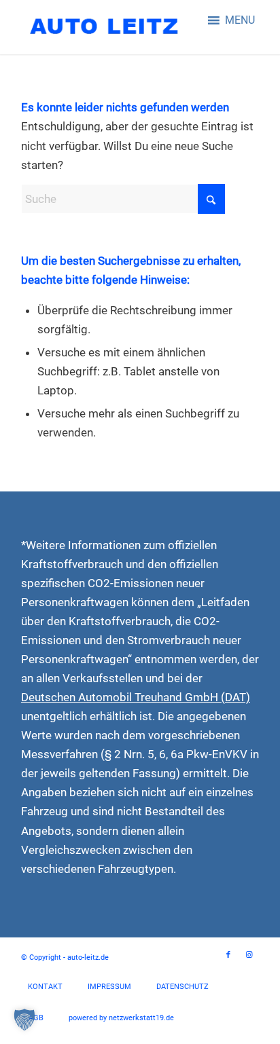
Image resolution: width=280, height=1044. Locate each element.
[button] (240, 20)
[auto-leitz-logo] (116, 27)
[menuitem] (45, 987)
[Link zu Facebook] (228, 955)
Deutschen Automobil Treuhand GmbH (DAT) (135, 697)
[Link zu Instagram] (249, 955)
